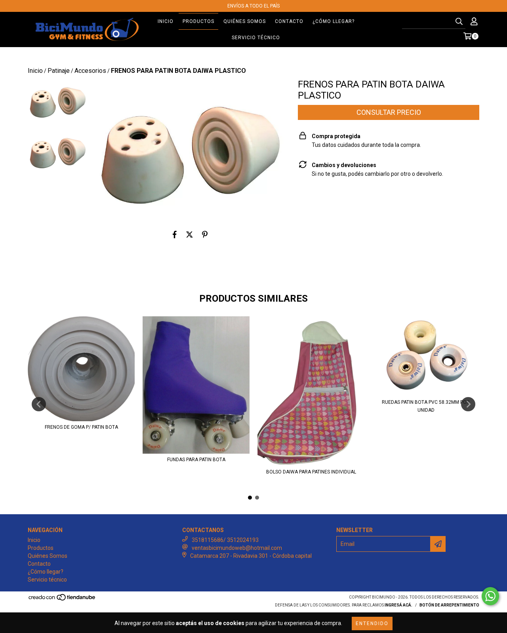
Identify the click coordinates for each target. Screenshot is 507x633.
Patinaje (59, 70)
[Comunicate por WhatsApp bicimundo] (490, 596)
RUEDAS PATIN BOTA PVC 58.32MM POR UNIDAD (426, 406)
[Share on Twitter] (189, 235)
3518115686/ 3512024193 (225, 540)
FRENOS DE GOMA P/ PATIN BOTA (81, 427)
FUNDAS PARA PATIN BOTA (196, 459)
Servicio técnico (256, 37)
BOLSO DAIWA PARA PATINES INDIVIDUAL (311, 472)
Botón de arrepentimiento (449, 605)
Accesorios (90, 70)
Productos (198, 21)
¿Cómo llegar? (334, 21)
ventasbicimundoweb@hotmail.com (237, 548)
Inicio (165, 21)
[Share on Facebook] (175, 235)
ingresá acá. (398, 605)
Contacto (289, 21)
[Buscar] (459, 22)
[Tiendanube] (62, 600)
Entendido (372, 623)
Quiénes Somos (244, 21)
